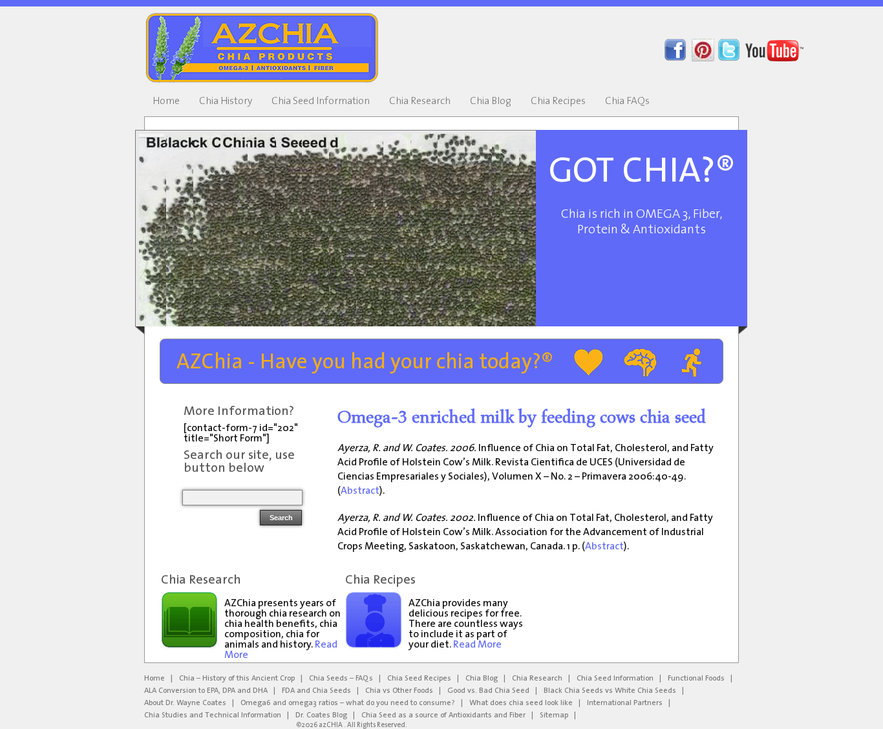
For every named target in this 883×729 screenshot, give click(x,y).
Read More (477, 645)
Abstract (360, 491)
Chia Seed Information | (619, 678)
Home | (158, 678)
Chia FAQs (627, 101)
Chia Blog (490, 101)
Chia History (225, 101)
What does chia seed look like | (524, 703)
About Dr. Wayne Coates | (189, 703)
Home (166, 101)
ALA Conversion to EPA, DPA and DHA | (209, 691)
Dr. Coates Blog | (325, 715)
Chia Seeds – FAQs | (345, 678)
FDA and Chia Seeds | (320, 691)
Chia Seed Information (320, 101)
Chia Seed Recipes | (423, 678)
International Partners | (628, 703)
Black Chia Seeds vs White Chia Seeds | (614, 691)
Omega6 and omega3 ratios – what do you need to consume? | (351, 703)
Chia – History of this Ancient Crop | (241, 678)
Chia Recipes (558, 101)
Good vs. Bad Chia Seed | (492, 691)
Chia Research (420, 101)
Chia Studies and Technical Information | (216, 715)
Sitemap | (558, 715)
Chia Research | (541, 678)
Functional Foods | (700, 678)
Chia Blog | (485, 678)
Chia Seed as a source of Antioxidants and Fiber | (447, 715)
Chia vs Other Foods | (403, 691)
